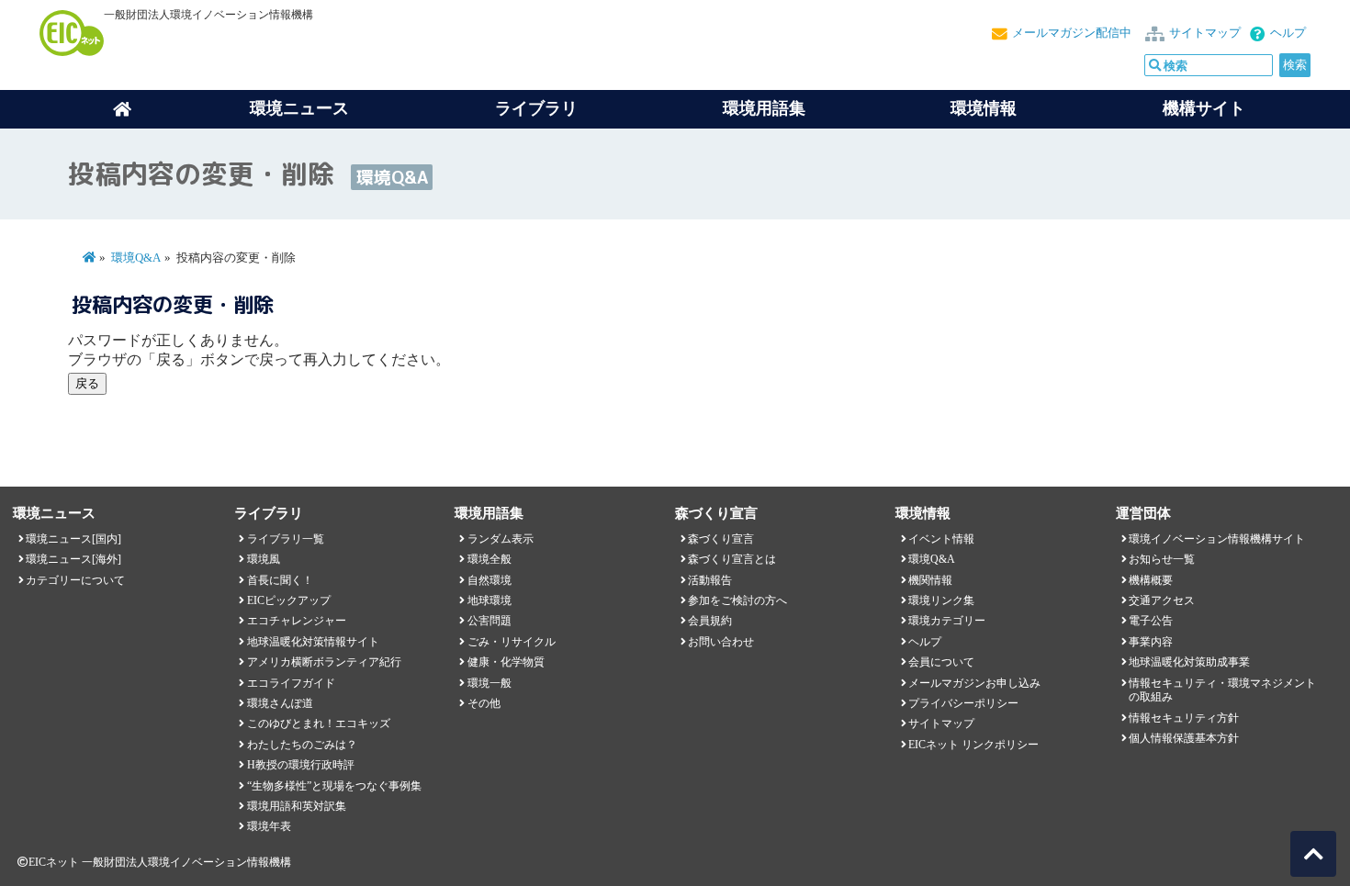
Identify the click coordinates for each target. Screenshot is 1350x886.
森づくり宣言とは (732, 559)
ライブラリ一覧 (285, 539)
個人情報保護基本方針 (1184, 738)
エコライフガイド (291, 683)
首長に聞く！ (280, 580)
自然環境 (489, 580)
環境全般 (489, 559)
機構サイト (1204, 108)
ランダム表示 (500, 539)
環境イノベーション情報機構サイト (1217, 539)
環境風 (263, 559)
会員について (941, 662)
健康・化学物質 (506, 662)
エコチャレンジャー (296, 620)
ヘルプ (1288, 33)
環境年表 (269, 826)
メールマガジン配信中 (1071, 33)
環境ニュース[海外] (73, 559)
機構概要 (1151, 580)
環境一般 (489, 683)
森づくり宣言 (721, 539)
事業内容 (1151, 641)
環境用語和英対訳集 (296, 806)
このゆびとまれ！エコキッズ (318, 723)
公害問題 (489, 620)
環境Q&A (136, 258)
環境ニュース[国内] (73, 539)
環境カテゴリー (946, 620)
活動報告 (710, 580)
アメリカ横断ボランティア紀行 (324, 662)
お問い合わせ (721, 641)
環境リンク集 (941, 600)
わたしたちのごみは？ (302, 744)
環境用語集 (764, 108)
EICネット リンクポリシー (973, 744)
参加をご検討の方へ (737, 600)
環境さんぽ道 (280, 703)
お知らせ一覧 (1162, 559)
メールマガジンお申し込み (974, 683)
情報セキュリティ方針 (1184, 718)
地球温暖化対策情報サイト (313, 641)
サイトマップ (1205, 33)
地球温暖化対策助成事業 (1189, 662)
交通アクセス (1162, 600)
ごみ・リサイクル (511, 641)
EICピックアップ (289, 600)
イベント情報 (941, 539)
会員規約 (710, 620)
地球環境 (489, 600)
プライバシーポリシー (963, 703)
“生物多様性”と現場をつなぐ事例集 (334, 785)
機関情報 (930, 580)
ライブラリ (536, 108)
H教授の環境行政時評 (300, 764)
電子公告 (1151, 620)
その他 (484, 703)
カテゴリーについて (75, 580)
